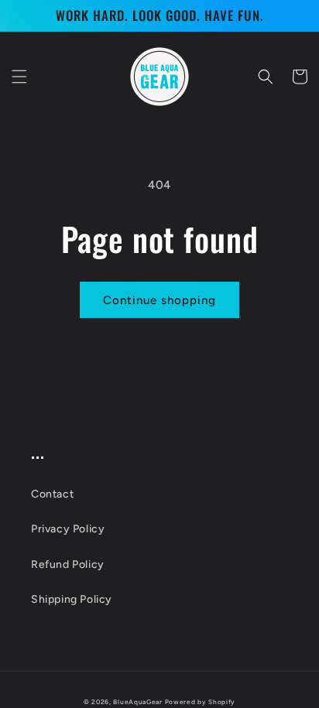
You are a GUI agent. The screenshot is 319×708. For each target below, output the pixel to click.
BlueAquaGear (137, 702)
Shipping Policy (71, 599)
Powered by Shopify (200, 702)
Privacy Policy (68, 528)
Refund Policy (68, 564)
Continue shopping (159, 300)
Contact (52, 494)
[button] (19, 77)
